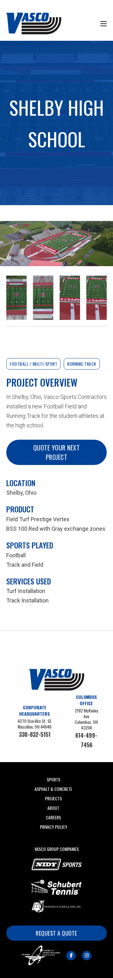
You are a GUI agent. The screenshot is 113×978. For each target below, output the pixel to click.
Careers (53, 817)
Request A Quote (56, 933)
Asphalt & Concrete (53, 788)
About (53, 807)
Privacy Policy (53, 826)
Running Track (81, 363)
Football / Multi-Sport (33, 363)
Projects (53, 798)
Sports (53, 779)
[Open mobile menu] (103, 23)
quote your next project (56, 452)
